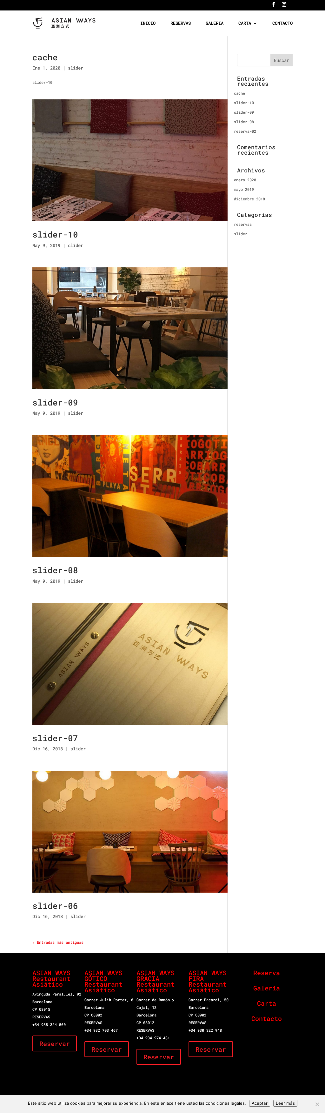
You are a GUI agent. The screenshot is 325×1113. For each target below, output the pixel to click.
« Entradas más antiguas (57, 942)
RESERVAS (180, 23)
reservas (243, 224)
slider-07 (55, 738)
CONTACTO (282, 23)
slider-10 (55, 234)
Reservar (54, 1043)
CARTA (244, 23)
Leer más (285, 1103)
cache (45, 57)
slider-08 (55, 570)
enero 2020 (245, 179)
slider (75, 68)
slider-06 (55, 905)
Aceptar (260, 1103)
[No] (317, 1104)
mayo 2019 (244, 189)
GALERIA (214, 23)
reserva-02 (245, 131)
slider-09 (55, 402)
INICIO (148, 23)
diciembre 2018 (249, 198)
